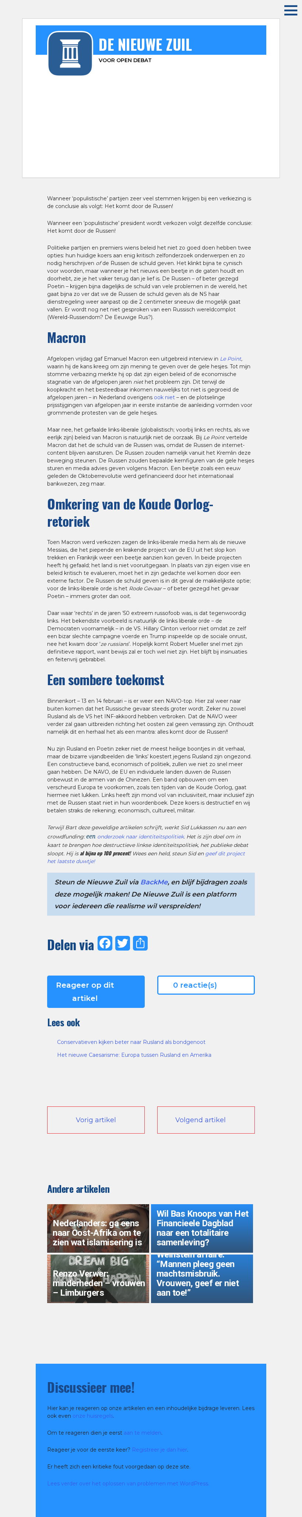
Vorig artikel (96, 1120)
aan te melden (142, 1433)
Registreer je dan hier (159, 1449)
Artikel (154, 167)
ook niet (164, 397)
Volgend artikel (200, 1120)
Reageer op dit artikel (85, 992)
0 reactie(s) (195, 985)
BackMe (154, 882)
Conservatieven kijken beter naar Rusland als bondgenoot (131, 1042)
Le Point (230, 358)
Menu (285, 10)
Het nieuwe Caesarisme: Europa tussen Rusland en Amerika (134, 1055)
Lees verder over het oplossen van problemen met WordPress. (128, 1483)
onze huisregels (93, 1416)
